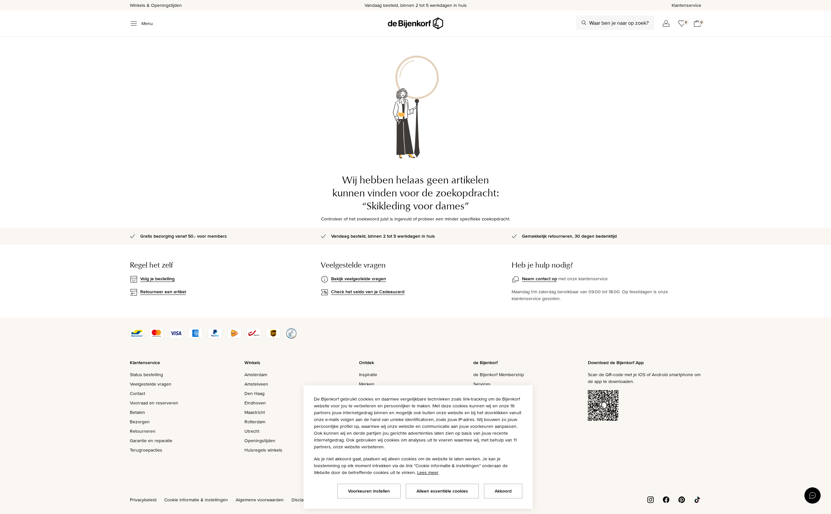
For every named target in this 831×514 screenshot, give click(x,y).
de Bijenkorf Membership (498, 374)
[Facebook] (666, 499)
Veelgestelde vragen (150, 384)
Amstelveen (256, 384)
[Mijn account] (666, 23)
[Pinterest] (682, 499)
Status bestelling (146, 374)
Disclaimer (301, 499)
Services (481, 384)
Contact (137, 393)
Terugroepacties (146, 450)
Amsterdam (255, 374)
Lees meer (428, 472)
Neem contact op (539, 278)
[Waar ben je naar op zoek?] (584, 23)
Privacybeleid (143, 499)
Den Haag (254, 393)
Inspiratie (368, 374)
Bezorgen (140, 421)
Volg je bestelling (157, 278)
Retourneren (142, 431)
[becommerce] (291, 336)
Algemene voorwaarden (260, 499)
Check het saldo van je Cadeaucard (367, 291)
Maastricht (254, 412)
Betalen (137, 412)
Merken (366, 384)
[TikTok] (697, 499)
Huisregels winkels (263, 450)
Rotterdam (254, 421)
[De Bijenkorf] (415, 23)
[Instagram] (650, 499)
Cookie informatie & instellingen (196, 499)
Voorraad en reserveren (154, 402)
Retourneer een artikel (163, 291)
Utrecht (251, 431)
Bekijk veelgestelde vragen (358, 278)
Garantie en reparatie (151, 440)
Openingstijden (259, 440)
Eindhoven (255, 402)
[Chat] (812, 495)
